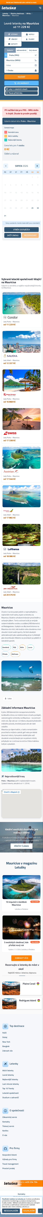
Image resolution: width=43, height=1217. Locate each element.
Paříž (4, 1032)
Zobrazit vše (7, 1050)
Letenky (5, 13)
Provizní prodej (8, 1168)
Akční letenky (7, 1070)
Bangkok (5, 1046)
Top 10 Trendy (8, 1088)
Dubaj (4, 1037)
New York (6, 1041)
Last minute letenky (10, 1084)
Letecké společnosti (10, 1093)
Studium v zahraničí (10, 1097)
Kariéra (5, 1130)
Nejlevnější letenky (10, 1079)
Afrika (28, 13)
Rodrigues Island (27, 1000)
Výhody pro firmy (9, 1159)
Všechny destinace (17, 13)
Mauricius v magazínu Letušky (21, 865)
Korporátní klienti (9, 1154)
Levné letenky (8, 1074)
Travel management (10, 1163)
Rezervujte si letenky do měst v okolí (22, 967)
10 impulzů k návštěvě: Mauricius (16, 903)
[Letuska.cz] (9, 8)
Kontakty (6, 1121)
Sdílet (10, 698)
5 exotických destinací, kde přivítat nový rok (16, 944)
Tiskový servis (8, 1126)
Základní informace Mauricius (18, 708)
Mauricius (6, 15)
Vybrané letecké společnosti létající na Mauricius (21, 280)
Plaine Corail (29, 983)
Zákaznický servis (9, 1117)
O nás (4, 1135)
